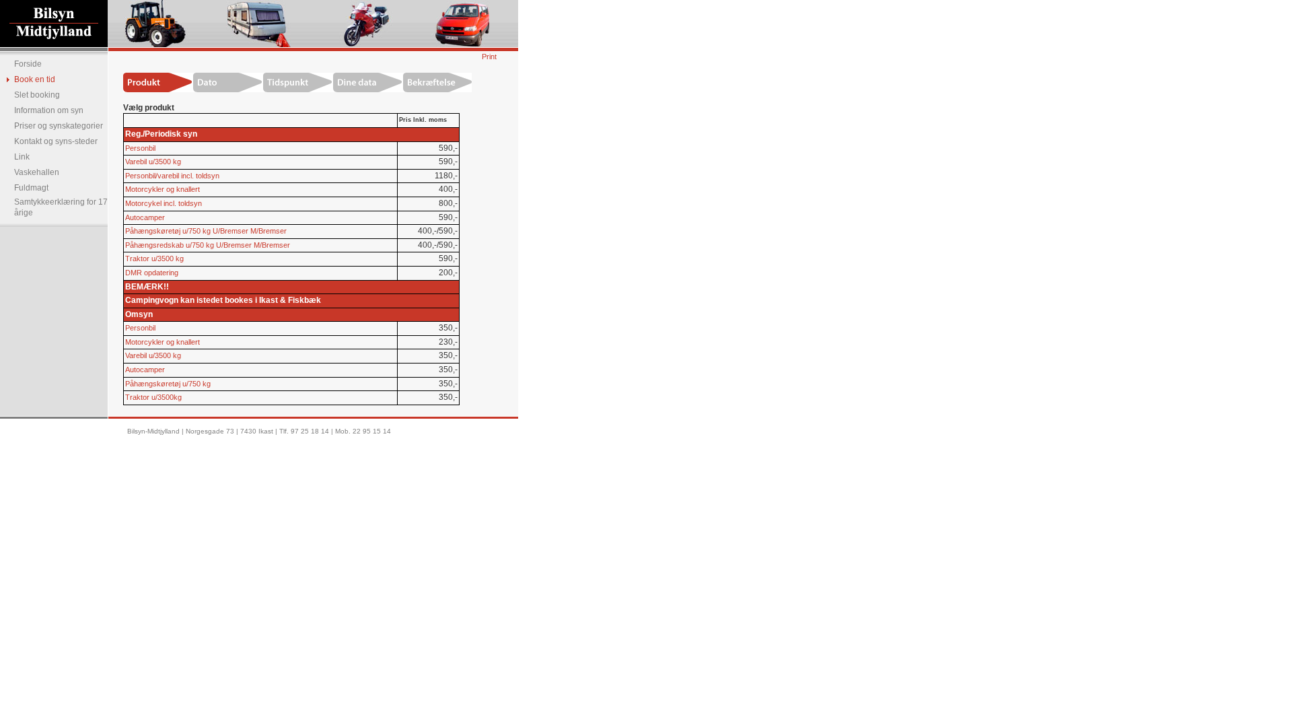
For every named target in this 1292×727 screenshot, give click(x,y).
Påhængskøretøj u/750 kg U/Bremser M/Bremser (206, 231)
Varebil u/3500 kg (153, 162)
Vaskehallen (36, 172)
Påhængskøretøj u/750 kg (168, 384)
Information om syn (48, 110)
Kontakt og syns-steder (56, 141)
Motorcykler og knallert (162, 189)
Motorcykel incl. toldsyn (163, 203)
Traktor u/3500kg (153, 397)
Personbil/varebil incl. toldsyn (172, 176)
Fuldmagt (31, 188)
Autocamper (145, 217)
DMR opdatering (151, 273)
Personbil (140, 148)
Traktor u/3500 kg (154, 258)
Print (489, 57)
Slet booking (37, 95)
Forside (28, 64)
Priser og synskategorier (58, 126)
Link (22, 157)
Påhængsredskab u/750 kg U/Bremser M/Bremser (207, 245)
